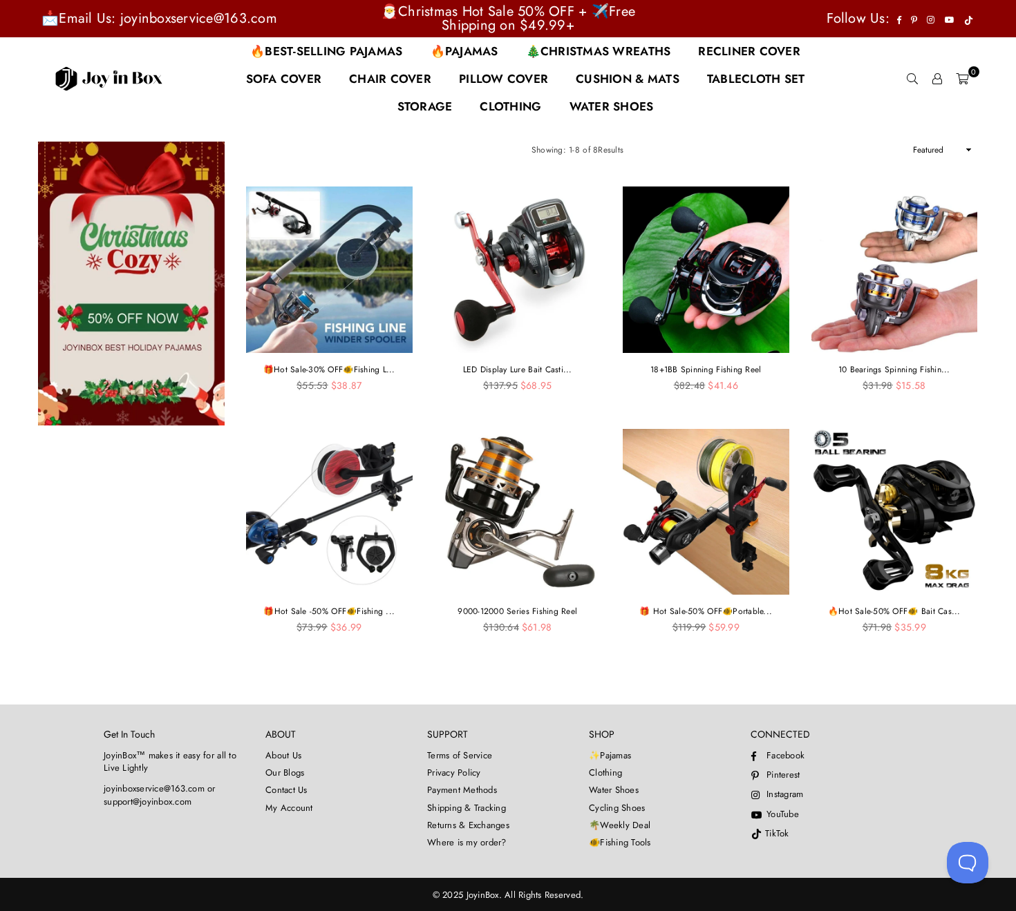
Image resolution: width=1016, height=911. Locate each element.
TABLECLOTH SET (756, 78)
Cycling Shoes (617, 807)
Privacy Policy (454, 772)
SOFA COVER (284, 78)
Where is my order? (467, 842)
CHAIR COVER (390, 78)
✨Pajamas (610, 755)
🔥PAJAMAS (464, 51)
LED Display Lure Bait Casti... (517, 369)
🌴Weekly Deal (619, 825)
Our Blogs (284, 772)
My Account (289, 807)
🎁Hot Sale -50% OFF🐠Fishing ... (329, 611)
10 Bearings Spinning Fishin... (894, 369)
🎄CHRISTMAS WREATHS (598, 51)
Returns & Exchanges (468, 825)
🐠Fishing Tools (620, 842)
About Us (283, 755)
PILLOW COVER (503, 78)
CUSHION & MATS (627, 78)
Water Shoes (614, 789)
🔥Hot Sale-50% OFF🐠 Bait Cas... (894, 611)
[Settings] (937, 78)
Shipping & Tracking (466, 807)
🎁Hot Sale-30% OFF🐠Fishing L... (329, 369)
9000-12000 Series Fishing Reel (517, 611)
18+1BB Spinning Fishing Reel (705, 369)
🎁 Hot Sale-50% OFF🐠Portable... (705, 611)
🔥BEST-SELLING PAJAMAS (326, 51)
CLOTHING (510, 106)
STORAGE (425, 106)
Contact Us (286, 789)
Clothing (605, 772)
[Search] (912, 78)
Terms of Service (459, 755)
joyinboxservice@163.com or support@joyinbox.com (160, 794)
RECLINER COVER (749, 51)
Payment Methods (462, 789)
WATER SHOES (612, 106)
